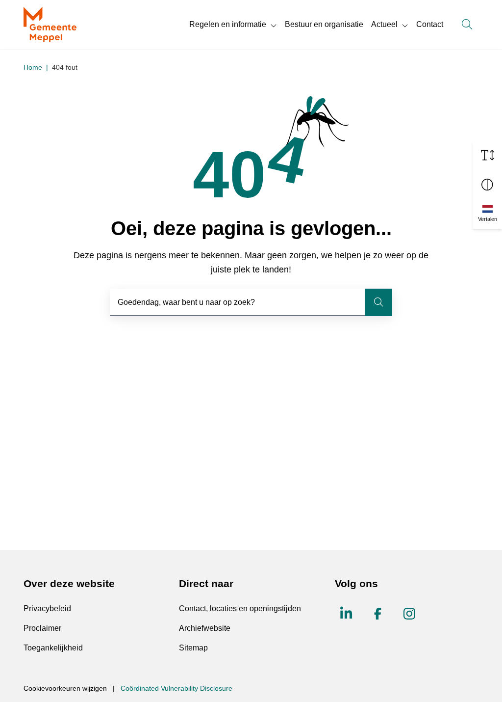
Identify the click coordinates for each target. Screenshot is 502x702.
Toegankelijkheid (53, 648)
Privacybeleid (47, 608)
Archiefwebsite (204, 628)
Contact (429, 24)
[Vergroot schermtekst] (487, 155)
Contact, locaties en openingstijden (240, 608)
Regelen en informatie (227, 24)
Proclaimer (42, 628)
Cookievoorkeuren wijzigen (65, 688)
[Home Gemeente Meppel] (50, 24)
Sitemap (193, 648)
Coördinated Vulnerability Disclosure (176, 688)
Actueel (384, 24)
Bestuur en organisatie (324, 24)
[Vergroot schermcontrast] (487, 184)
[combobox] (251, 302)
